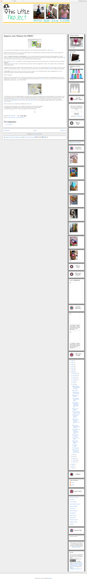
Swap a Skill (74, 390)
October (74, 377)
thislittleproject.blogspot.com (76, 568)
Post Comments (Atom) (37, 133)
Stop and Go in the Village (75, 435)
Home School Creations (75, 504)
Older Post (62, 130)
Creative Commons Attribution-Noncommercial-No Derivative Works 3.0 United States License (76, 565)
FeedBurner (79, 116)
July (73, 382)
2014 (72, 362)
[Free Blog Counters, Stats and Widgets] (47, 137)
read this (13, 103)
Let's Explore (72, 508)
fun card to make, (21, 100)
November (74, 375)
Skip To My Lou (73, 515)
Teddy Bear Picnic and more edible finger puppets (76, 431)
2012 (72, 366)
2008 (72, 464)
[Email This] (20, 115)
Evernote (13, 61)
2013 (72, 364)
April (73, 456)
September (74, 378)
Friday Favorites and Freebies (75, 393)
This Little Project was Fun (19, 117)
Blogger (50, 578)
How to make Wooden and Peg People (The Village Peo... (75, 404)
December (74, 373)
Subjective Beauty (77, 547)
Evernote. (52, 50)
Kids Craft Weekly (73, 506)
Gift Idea (8, 117)
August (74, 380)
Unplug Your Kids (73, 521)
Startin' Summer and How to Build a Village (75, 451)
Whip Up (71, 524)
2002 (72, 466)
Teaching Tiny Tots (74, 519)
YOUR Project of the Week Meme (75, 416)
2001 (72, 468)
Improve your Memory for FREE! (75, 442)
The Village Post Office (75, 438)
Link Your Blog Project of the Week (75, 399)
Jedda (72, 482)
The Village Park (75, 448)
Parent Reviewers (73, 510)
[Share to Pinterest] (25, 115)
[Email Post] (18, 115)
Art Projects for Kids (74, 497)
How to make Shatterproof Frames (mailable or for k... (76, 421)
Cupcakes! (72, 499)
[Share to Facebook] (24, 115)
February (74, 460)
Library (12, 117)
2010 (72, 369)
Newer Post (7, 130)
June (73, 384)
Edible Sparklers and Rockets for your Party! (76, 387)
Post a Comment (9, 124)
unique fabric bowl (31, 100)
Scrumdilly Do (73, 513)
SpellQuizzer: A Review (75, 396)
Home (35, 130)
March (73, 458)
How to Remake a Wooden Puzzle (76, 412)
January (74, 461)
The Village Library (74, 445)
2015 (72, 360)
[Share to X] (23, 115)
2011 (72, 368)
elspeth (72, 484)
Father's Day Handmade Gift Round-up (76, 426)
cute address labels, (13, 100)
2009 (72, 371)
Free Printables (73, 501)
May (73, 454)
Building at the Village (75, 409)
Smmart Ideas (73, 517)
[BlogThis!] (22, 115)
